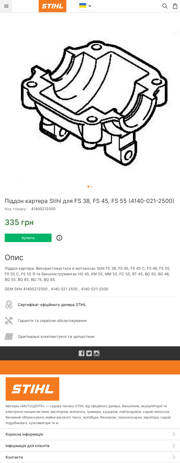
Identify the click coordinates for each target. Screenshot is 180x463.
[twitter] (89, 353)
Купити (28, 237)
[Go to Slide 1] (88, 186)
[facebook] (81, 353)
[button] (90, 102)
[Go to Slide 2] (92, 186)
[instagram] (96, 353)
